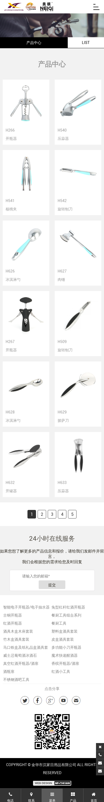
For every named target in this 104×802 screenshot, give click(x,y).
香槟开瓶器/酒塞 (65, 663)
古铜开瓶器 (12, 615)
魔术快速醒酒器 (64, 655)
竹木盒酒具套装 (16, 639)
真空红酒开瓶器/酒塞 (20, 663)
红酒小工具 (60, 671)
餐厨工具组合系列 (66, 615)
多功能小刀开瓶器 (66, 647)
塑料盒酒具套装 (64, 631)
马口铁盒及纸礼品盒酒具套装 (25, 648)
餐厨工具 (58, 623)
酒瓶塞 (8, 671)
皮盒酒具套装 (62, 639)
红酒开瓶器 (12, 623)
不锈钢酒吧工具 (16, 679)
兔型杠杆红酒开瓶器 (68, 607)
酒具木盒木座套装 (18, 631)
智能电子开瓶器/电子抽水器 (26, 607)
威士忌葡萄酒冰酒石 (20, 655)
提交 (52, 585)
